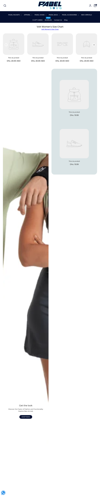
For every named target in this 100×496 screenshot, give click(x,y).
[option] (12, 49)
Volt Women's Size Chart (50, 29)
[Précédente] (6, 45)
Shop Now (26, 417)
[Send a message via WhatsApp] (3, 492)
